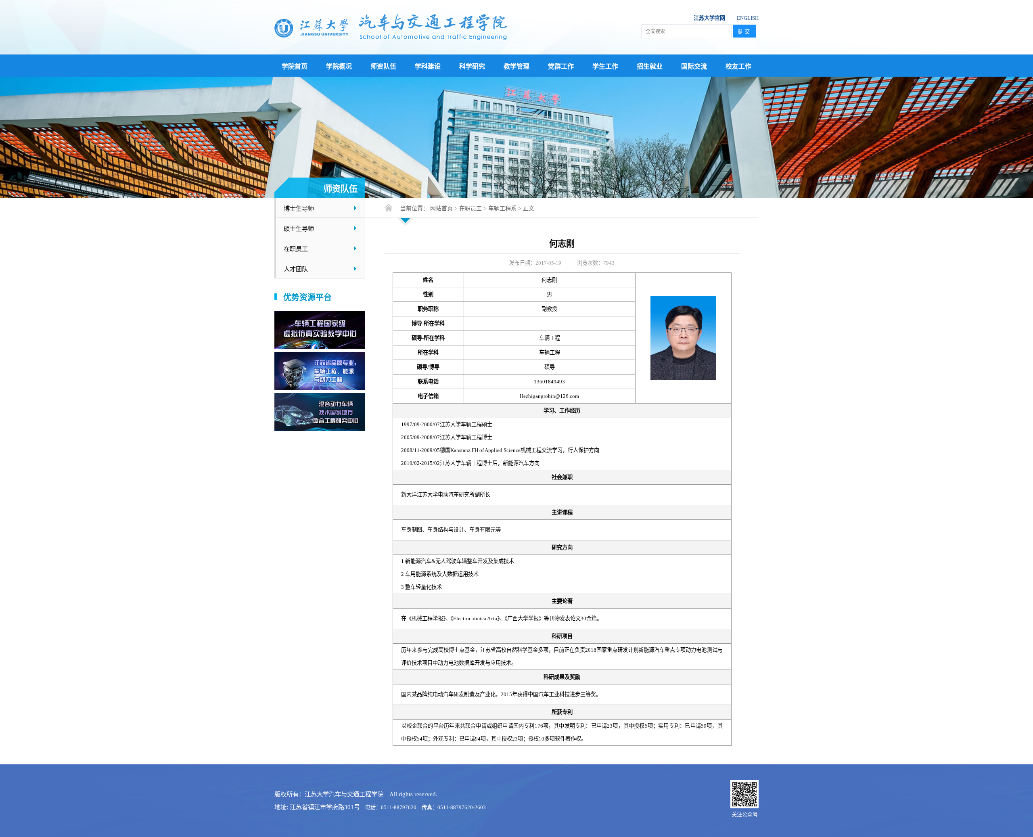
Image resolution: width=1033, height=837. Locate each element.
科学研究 (472, 66)
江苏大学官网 (709, 18)
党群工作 (561, 66)
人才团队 (296, 269)
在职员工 (296, 248)
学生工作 (605, 66)
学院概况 (339, 66)
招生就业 (650, 66)
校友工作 (738, 66)
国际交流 (694, 66)
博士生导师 (299, 208)
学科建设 (428, 66)
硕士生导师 (299, 228)
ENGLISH (748, 18)
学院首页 (294, 66)
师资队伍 (383, 66)
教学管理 (516, 66)
